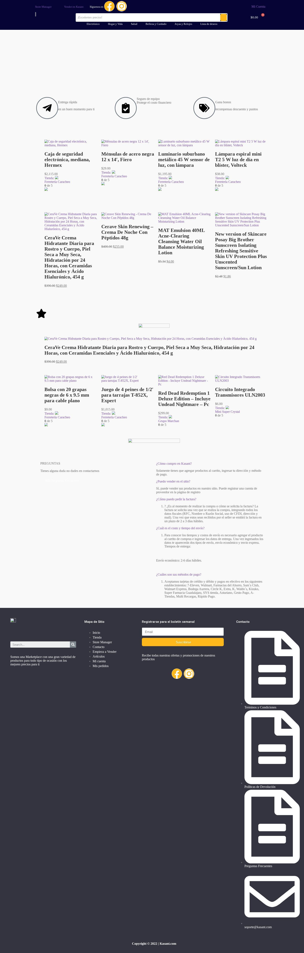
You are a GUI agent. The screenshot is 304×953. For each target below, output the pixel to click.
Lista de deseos (208, 23)
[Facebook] (109, 6)
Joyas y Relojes (183, 23)
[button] (210, 499)
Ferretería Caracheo (57, 182)
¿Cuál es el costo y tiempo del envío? (180, 528)
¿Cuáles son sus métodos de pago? (178, 574)
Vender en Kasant (74, 6)
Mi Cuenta (258, 6)
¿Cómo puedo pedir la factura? (176, 499)
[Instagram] (121, 6)
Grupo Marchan (168, 421)
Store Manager (43, 6)
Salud (134, 23)
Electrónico (93, 23)
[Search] (73, 644)
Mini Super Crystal (227, 411)
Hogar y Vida (115, 23)
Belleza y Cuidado (156, 23)
